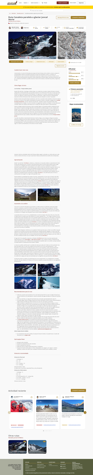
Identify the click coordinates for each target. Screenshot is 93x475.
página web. (28, 335)
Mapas (26, 464)
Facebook (63, 464)
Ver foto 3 (40, 172)
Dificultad (51, 61)
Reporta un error (60, 65)
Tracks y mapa (29, 61)
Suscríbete (74, 464)
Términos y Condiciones (30, 469)
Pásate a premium (62, 2)
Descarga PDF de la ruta (63, 17)
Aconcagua (27, 239)
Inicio (20, 2)
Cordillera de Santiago (76, 124)
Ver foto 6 (39, 238)
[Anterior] (9, 412)
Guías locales (61, 61)
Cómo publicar (40, 464)
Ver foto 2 (26, 163)
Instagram (64, 468)
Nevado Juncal (20, 13)
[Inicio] (9, 13)
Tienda (45, 2)
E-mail (50, 464)
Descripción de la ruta (16, 61)
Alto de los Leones (36, 239)
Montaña (14, 13)
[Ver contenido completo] (31, 397)
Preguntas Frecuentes (30, 470)
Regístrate (81, 2)
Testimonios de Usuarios (28, 466)
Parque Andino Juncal (23, 319)
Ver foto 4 (45, 235)
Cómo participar (40, 467)
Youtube (64, 466)
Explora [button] (25, 2)
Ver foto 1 (45, 212)
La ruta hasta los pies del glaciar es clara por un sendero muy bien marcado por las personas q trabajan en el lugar (72, 415)
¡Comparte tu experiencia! (78, 17)
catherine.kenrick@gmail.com (44, 329)
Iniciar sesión (73, 2)
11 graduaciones (72, 70)
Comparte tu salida (41, 466)
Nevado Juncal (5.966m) (14, 21)
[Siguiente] (85, 412)
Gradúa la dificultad (74, 82)
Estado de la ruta (41, 61)
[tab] (37, 76)
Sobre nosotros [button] (34, 2)
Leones (39, 180)
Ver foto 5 (55, 256)
